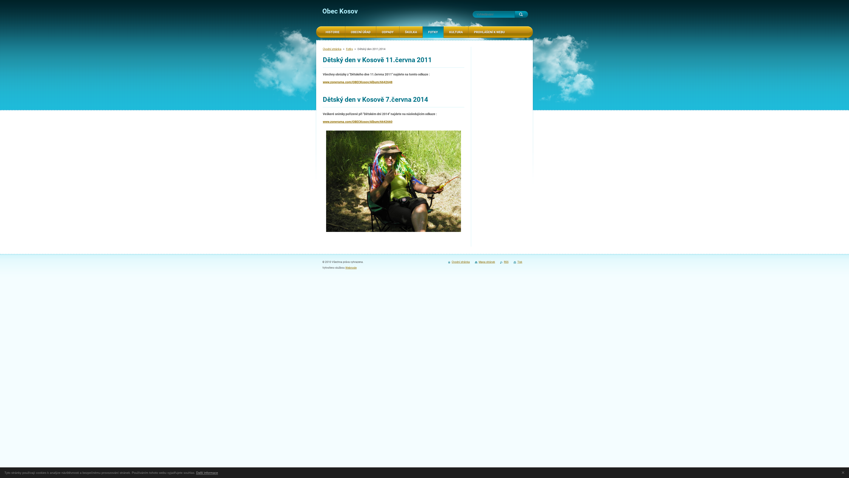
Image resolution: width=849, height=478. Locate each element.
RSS (506, 262)
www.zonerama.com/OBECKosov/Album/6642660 (357, 121)
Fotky (349, 49)
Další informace (207, 472)
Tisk (519, 262)
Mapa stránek (487, 262)
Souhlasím (844, 472)
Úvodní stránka (332, 49)
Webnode (351, 267)
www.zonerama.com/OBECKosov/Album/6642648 (357, 82)
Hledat (521, 14)
